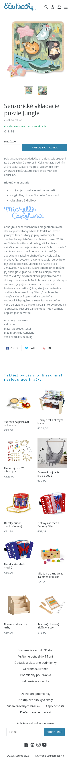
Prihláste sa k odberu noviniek (35, 723)
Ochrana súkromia (35, 669)
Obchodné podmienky (35, 694)
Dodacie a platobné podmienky (35, 663)
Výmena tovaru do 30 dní (35, 650)
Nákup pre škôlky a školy (35, 700)
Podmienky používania (35, 675)
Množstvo (10, 141)
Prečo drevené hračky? (35, 712)
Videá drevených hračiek (23, 706)
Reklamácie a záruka (36, 681)
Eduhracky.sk (22, 755)
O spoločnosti (54, 706)
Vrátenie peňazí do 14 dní (35, 656)
